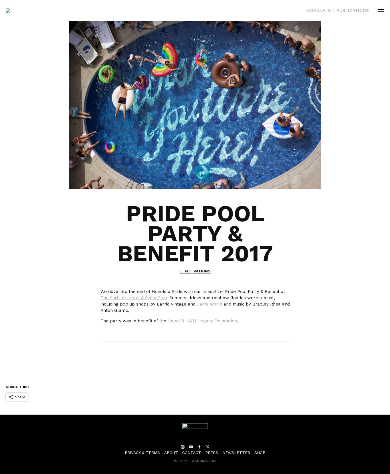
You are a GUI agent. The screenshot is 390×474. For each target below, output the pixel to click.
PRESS (211, 452)
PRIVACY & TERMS (142, 452)
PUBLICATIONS (353, 10)
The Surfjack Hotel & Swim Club (133, 297)
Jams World (209, 304)
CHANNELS (319, 10)
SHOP (259, 452)
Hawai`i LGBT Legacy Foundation (202, 321)
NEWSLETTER (236, 452)
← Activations (195, 271)
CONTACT (191, 452)
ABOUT (171, 452)
